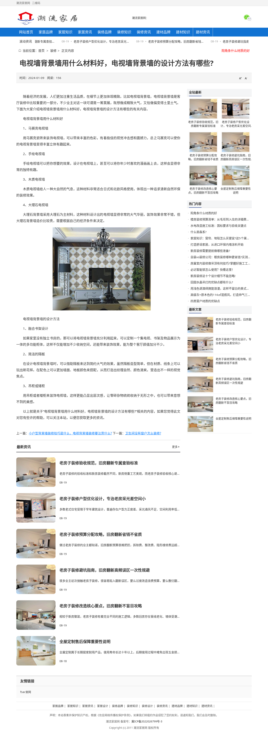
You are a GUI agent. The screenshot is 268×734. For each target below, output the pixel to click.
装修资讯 (162, 706)
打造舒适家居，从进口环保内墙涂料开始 (217, 244)
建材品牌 (177, 706)
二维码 (36, 3)
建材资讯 (206, 706)
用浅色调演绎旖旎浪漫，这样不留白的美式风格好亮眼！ (227, 288)
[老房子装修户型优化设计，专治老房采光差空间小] (37, 508)
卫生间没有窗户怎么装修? (143, 433)
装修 (53, 50)
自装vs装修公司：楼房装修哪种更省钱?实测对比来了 (225, 257)
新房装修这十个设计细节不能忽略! (213, 276)
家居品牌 (57, 706)
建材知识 (192, 706)
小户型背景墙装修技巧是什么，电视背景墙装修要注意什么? (70, 433)
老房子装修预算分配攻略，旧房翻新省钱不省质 (100, 534)
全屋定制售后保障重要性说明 (84, 641)
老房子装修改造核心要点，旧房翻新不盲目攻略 (100, 606)
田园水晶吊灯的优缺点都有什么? (212, 282)
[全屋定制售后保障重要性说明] (37, 650)
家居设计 (102, 706)
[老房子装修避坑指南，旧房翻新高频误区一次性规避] (37, 579)
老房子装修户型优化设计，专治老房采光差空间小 (102, 498)
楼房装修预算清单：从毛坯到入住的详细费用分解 (223, 219)
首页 (41, 50)
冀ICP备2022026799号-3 (146, 721)
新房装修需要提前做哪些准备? (210, 251)
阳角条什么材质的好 (236, 50)
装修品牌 (117, 706)
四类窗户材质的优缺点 (205, 301)
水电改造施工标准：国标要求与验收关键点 (218, 226)
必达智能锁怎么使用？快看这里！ (213, 269)
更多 (176, 447)
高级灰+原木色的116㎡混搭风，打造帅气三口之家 (223, 295)
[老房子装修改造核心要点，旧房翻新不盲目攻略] (37, 615)
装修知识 (132, 706)
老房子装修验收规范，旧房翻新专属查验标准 (98, 463)
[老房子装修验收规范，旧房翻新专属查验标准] (37, 472)
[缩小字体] (246, 78)
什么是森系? (199, 232)
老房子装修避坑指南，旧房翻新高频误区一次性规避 (104, 570)
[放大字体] (240, 78)
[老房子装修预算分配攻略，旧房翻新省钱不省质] (37, 543)
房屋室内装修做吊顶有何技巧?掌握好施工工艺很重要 (225, 263)
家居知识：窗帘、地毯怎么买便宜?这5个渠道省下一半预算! (229, 238)
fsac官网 (25, 692)
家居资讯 (87, 706)
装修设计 (147, 706)
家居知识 (72, 706)
